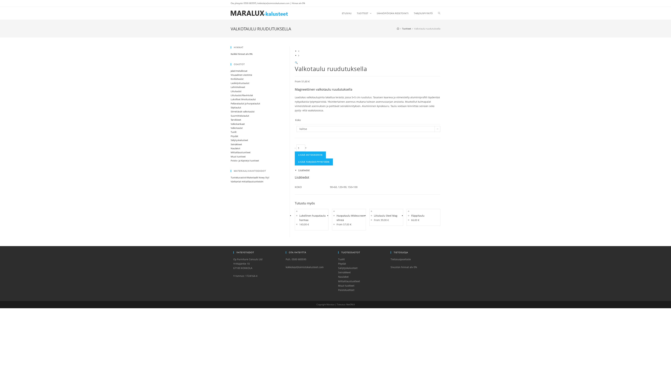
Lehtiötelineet (238, 87)
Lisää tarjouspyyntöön (313, 161)
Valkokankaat (238, 123)
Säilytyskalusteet (239, 140)
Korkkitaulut (237, 78)
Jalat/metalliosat (239, 70)
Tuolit (234, 132)
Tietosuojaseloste (401, 259)
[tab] (369, 170)
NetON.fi (350, 304)
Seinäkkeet (236, 144)
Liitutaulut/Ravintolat (242, 95)
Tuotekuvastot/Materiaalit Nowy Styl (250, 177)
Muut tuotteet (238, 156)
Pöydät (234, 136)
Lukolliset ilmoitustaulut (243, 99)
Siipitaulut (236, 107)
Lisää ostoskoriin (310, 154)
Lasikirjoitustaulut (240, 83)
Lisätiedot (304, 170)
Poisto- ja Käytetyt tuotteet (245, 160)
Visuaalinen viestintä (241, 74)
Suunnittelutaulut (240, 115)
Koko (298, 120)
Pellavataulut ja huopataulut (245, 103)
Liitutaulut (236, 91)
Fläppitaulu (417, 215)
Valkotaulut (237, 128)
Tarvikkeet (236, 119)
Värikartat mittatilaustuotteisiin (247, 181)
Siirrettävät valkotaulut (243, 111)
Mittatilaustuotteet (241, 152)
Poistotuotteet (346, 290)
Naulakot (235, 148)
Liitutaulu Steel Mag (385, 215)
